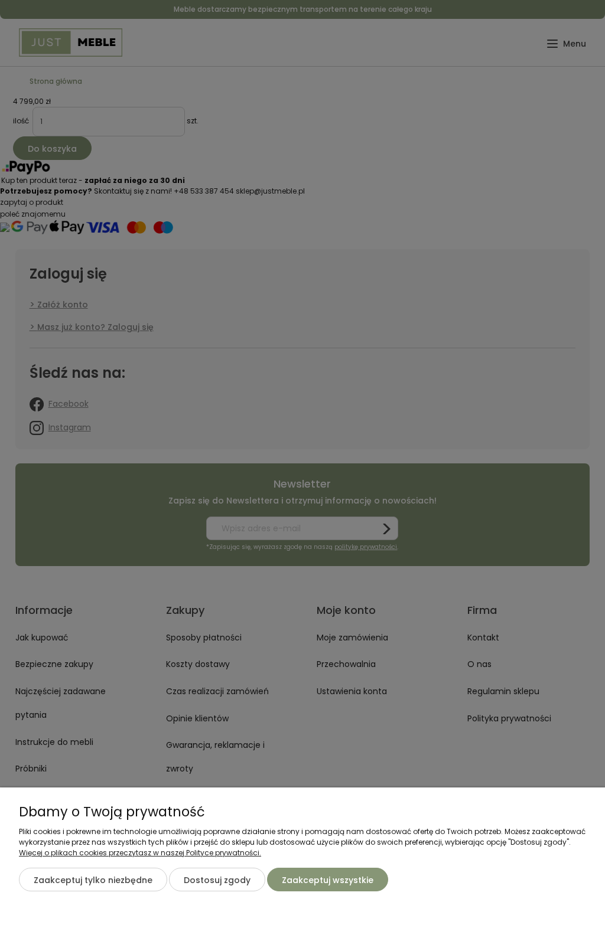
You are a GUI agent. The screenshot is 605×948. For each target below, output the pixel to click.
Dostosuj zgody (217, 880)
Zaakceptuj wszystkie (327, 880)
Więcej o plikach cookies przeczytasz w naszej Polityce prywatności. (140, 853)
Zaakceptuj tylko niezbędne (93, 880)
